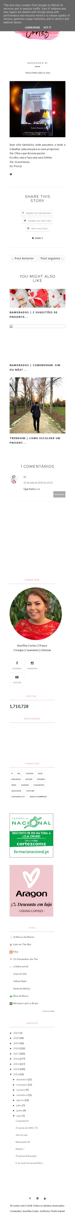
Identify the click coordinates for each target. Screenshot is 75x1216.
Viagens (29, 773)
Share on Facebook (38, 213)
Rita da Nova (20, 995)
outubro (20, 1089)
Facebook (16, 668)
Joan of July (20, 973)
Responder (59, 494)
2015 (16, 1063)
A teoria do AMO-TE (27, 1127)
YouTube (17, 682)
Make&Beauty (18, 797)
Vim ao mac (22, 1134)
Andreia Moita (21, 988)
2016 (16, 1058)
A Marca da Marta (23, 936)
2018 (16, 1048)
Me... (19, 773)
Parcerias (16, 779)
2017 (16, 1053)
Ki (25, 477)
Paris (14, 785)
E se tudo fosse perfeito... (30, 1162)
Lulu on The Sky (22, 944)
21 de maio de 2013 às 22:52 (38, 482)
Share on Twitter (39, 221)
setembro (21, 1095)
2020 (16, 1037)
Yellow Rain (20, 981)
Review (28, 779)
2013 (16, 1074)
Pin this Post (40, 228)
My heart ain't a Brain (25, 1003)
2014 (16, 1069)
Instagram (32, 668)
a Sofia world (20, 966)
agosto (20, 1100)
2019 (16, 1043)
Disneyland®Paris (38, 797)
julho (19, 1105)
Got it (47, 27)
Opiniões (41, 779)
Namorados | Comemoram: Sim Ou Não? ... (35, 367)
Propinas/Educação (26, 1155)
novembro (21, 1084)
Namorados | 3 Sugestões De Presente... (34, 315)
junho (19, 1110)
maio (18, 1115)
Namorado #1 (23, 1141)
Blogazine (16, 791)
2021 (16, 1032)
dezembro (21, 1079)
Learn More (32, 27)
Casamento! (22, 1120)
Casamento (38, 785)
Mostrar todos (49, 1011)
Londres (25, 785)
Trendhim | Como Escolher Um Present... (35, 440)
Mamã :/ (20, 1148)
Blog (40, 773)
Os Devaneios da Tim (25, 958)
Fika (15, 951)
